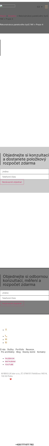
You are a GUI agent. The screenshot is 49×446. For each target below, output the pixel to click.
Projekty (12, 16)
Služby (10, 349)
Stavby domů (28, 352)
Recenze (30, 349)
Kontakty (41, 352)
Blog (18, 352)
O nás (2, 349)
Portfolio (20, 349)
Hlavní (3, 16)
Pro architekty (7, 352)
